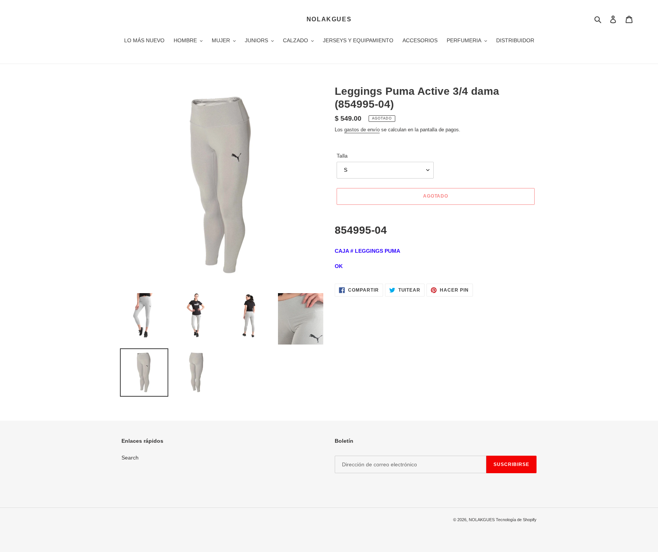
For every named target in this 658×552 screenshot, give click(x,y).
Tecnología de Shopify (516, 519)
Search (130, 458)
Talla (342, 156)
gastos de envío (362, 129)
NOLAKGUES (329, 19)
